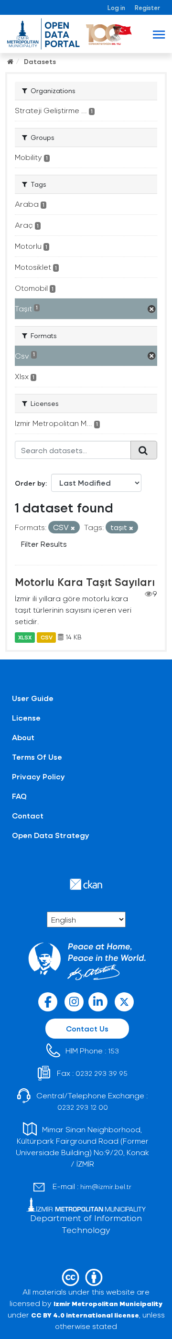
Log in (116, 7)
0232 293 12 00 (82, 1107)
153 (113, 1050)
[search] (143, 450)
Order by (30, 483)
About (23, 737)
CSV (47, 637)
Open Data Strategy (50, 835)
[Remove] (73, 527)
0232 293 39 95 (101, 1073)
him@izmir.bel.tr (105, 1186)
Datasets (40, 61)
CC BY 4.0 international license (85, 1314)
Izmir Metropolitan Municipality (108, 1303)
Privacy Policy (38, 776)
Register (147, 7)
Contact (27, 815)
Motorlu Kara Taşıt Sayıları (85, 581)
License (26, 717)
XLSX (25, 637)
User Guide (33, 698)
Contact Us (87, 1028)
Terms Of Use (37, 757)
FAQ (19, 796)
